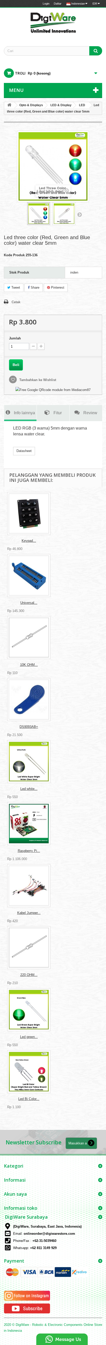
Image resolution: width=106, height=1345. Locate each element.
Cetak (16, 302)
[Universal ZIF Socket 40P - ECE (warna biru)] (28, 575)
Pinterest (57, 287)
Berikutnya (79, 214)
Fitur (58, 412)
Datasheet (24, 451)
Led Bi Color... (28, 1099)
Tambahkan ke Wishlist (37, 380)
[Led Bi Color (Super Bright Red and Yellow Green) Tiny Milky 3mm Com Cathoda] (28, 1071)
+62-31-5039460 (44, 1241)
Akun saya (15, 1194)
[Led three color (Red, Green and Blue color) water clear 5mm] (38, 213)
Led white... (29, 789)
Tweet (15, 287)
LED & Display (61, 105)
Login (46, 3)
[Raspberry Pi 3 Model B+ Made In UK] (28, 823)
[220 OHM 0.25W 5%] (28, 947)
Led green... (29, 1037)
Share (34, 287)
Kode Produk (14, 255)
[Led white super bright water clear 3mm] (28, 761)
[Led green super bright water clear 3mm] (28, 1009)
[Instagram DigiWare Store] (27, 1296)
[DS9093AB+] (28, 699)
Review (90, 412)
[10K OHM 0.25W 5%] (28, 637)
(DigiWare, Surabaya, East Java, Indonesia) (47, 1226)
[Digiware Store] (53, 22)
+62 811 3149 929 (43, 1248)
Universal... (28, 603)
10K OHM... (29, 665)
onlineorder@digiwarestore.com (49, 1234)
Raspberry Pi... (29, 851)
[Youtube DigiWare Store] (27, 1308)
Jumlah (15, 338)
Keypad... (29, 541)
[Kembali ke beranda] (9, 105)
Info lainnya (24, 412)
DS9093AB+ (29, 727)
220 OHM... (29, 975)
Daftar (57, 3)
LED (82, 105)
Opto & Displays (31, 105)
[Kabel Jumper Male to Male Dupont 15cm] (28, 885)
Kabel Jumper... (29, 913)
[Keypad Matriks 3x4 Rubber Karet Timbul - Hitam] (28, 513)
